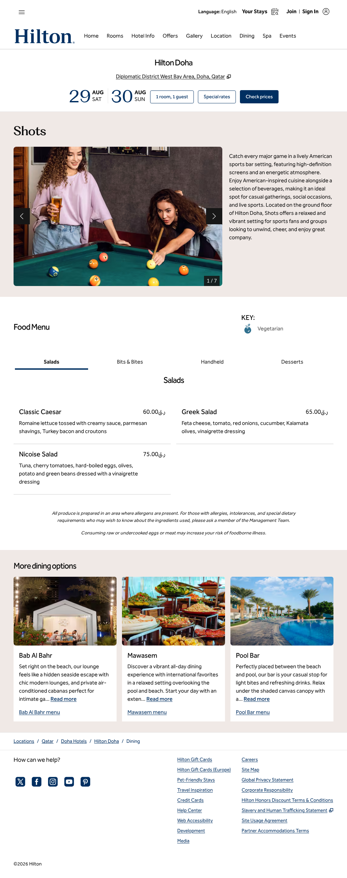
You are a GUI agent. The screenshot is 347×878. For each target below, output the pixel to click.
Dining (133, 741)
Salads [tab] (51, 362)
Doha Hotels (74, 741)
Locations (24, 741)
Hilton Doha (106, 741)
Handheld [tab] (212, 362)
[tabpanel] (173, 432)
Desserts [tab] (292, 362)
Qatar (48, 741)
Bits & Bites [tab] (130, 362)
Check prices (262, 97)
